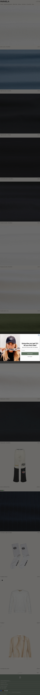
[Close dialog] (39, 335)
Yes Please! (30, 353)
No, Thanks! (30, 356)
